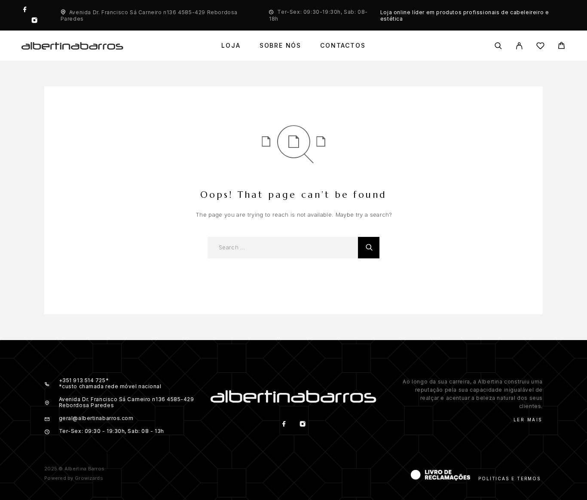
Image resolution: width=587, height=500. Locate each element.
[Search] (498, 45)
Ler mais (528, 419)
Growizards (89, 478)
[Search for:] (283, 247)
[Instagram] (34, 21)
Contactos (342, 45)
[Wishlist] (540, 47)
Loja (230, 45)
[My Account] (519, 45)
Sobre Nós (280, 45)
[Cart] (561, 46)
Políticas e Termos (509, 478)
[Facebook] (24, 9)
